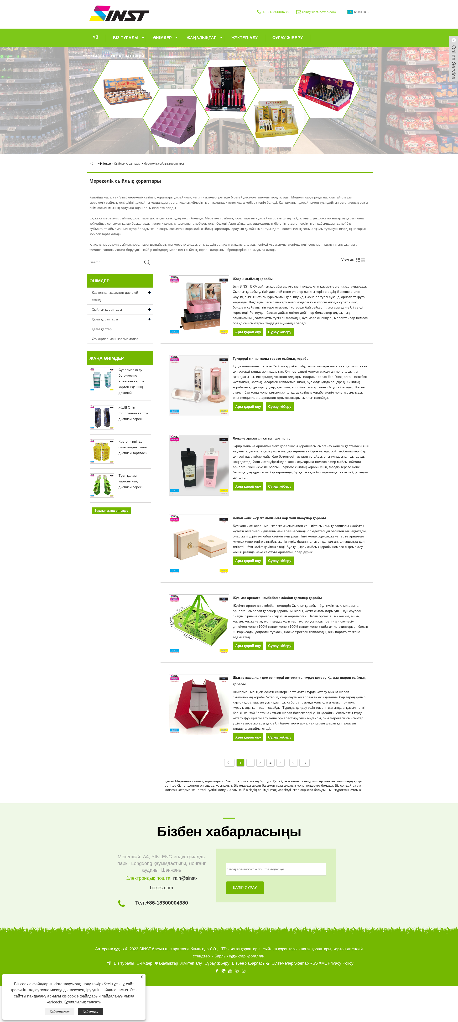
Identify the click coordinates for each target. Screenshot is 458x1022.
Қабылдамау (60, 1011)
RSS (314, 963)
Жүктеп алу (244, 38)
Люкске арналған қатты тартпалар (262, 438)
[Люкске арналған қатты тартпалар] (199, 466)
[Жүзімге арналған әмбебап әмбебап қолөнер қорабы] (199, 625)
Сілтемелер (282, 963)
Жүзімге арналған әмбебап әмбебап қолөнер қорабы (277, 598)
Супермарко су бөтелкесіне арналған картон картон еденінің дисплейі (132, 381)
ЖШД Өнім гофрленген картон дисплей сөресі (134, 413)
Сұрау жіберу (287, 38)
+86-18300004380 (277, 12)
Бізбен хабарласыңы (118, 56)
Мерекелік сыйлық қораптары (164, 163)
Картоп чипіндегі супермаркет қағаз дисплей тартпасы (133, 447)
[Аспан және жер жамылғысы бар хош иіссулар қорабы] (199, 546)
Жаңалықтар (202, 38)
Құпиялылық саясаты (83, 1002)
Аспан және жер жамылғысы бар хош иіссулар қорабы (279, 518)
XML (323, 963)
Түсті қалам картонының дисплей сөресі (130, 481)
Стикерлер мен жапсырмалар (115, 339)
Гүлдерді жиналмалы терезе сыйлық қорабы (271, 358)
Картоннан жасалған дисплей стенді (115, 296)
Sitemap (301, 963)
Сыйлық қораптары (127, 163)
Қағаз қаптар (102, 329)
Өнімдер (162, 38)
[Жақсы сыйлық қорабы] (199, 306)
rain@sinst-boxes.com (319, 12)
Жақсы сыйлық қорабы (253, 279)
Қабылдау (90, 1011)
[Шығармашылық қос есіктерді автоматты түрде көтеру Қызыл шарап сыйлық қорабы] (199, 705)
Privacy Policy (341, 963)
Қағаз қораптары (105, 319)
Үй (96, 38)
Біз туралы (126, 38)
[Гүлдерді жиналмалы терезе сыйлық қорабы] (199, 386)
